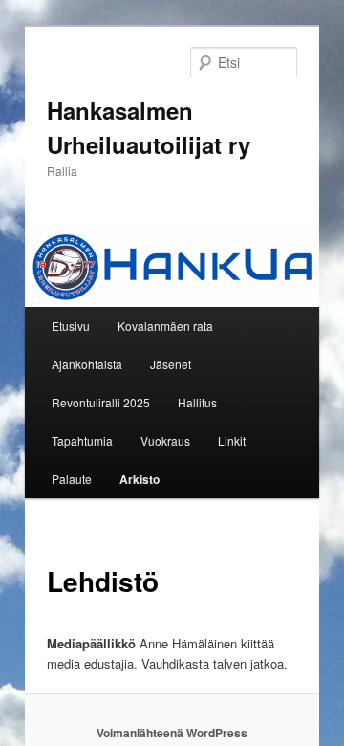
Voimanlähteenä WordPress (172, 732)
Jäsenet (170, 364)
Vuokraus (165, 440)
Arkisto (139, 479)
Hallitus (197, 402)
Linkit (232, 440)
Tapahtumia (82, 440)
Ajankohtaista (87, 364)
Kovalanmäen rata (165, 326)
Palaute (72, 479)
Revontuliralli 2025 (101, 402)
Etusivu (71, 326)
